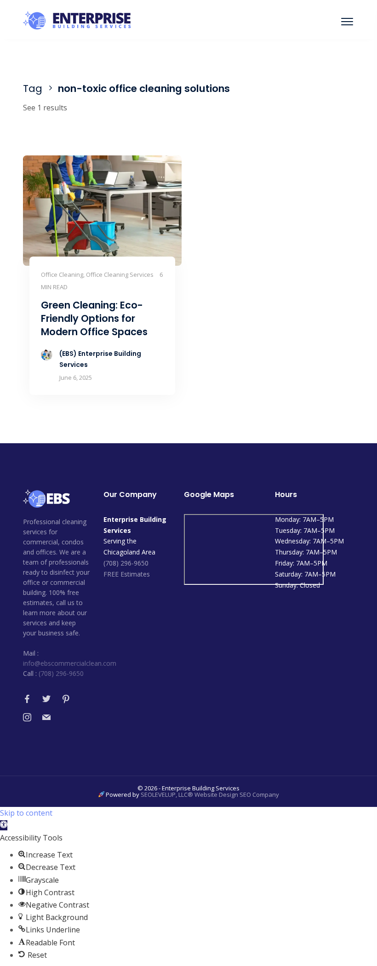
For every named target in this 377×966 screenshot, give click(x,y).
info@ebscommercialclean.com (69, 663)
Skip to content (26, 813)
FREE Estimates (126, 574)
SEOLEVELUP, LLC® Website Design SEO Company (210, 794)
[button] (3, 825)
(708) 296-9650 (61, 673)
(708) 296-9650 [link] (126, 563)
